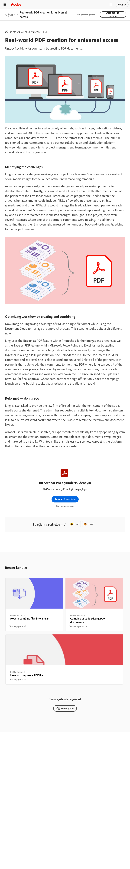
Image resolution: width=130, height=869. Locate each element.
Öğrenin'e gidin (65, 708)
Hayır (91, 524)
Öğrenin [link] (10, 15)
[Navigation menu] (5, 4)
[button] (111, 4)
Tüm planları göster (85, 14)
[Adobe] (16, 4)
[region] (34, 605)
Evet (77, 524)
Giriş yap (122, 4)
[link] (10, 14)
